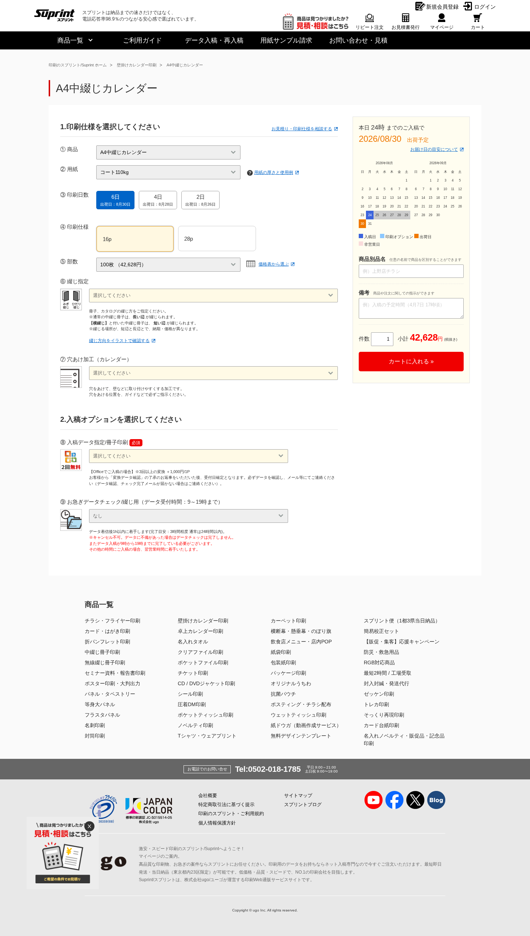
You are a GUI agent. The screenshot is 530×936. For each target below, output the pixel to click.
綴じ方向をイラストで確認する (119, 340)
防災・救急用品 (381, 652)
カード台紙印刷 (381, 725)
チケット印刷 (193, 673)
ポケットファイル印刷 (203, 662)
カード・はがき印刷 (107, 631)
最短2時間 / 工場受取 (387, 673)
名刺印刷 (95, 725)
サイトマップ (298, 795)
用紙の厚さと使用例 (273, 172)
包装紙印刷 (283, 662)
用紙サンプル (286, 40)
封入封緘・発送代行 (386, 683)
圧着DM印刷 (192, 704)
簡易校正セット (381, 631)
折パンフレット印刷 (107, 641)
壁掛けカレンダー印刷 (136, 65)
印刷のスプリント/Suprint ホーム (78, 65)
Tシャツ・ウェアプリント (207, 736)
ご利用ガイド (142, 40)
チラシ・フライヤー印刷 (112, 621)
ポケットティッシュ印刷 (205, 715)
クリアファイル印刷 (200, 652)
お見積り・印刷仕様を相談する (301, 129)
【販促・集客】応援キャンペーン (402, 641)
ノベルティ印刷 (195, 725)
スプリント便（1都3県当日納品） (402, 621)
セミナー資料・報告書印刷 (115, 673)
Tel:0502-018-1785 (268, 769)
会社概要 (207, 795)
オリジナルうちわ (291, 683)
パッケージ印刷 (288, 673)
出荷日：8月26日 (200, 200)
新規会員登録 (442, 7)
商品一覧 (70, 40)
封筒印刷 (95, 736)
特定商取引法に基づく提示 (226, 804)
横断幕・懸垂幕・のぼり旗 (301, 631)
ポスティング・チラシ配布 (301, 704)
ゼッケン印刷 (379, 694)
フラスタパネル (102, 715)
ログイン (485, 7)
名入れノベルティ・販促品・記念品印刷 (404, 739)
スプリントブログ (303, 804)
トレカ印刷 (376, 704)
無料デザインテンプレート (301, 736)
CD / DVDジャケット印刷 (206, 683)
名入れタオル (193, 641)
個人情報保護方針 (217, 823)
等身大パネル (100, 704)
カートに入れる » (411, 361)
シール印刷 (190, 694)
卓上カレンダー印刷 (200, 631)
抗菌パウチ (283, 694)
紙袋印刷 (281, 652)
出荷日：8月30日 (115, 200)
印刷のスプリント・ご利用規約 (231, 813)
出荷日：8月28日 (158, 200)
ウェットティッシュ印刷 (298, 715)
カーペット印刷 (288, 621)
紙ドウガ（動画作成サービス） (306, 725)
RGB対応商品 (379, 662)
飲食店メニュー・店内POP (301, 641)
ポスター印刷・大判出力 (112, 683)
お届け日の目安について (434, 149)
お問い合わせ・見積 (358, 40)
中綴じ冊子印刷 (102, 652)
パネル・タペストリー (110, 694)
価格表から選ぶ (274, 264)
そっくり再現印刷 (384, 715)
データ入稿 (214, 40)
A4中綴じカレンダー (185, 65)
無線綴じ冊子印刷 (105, 662)
